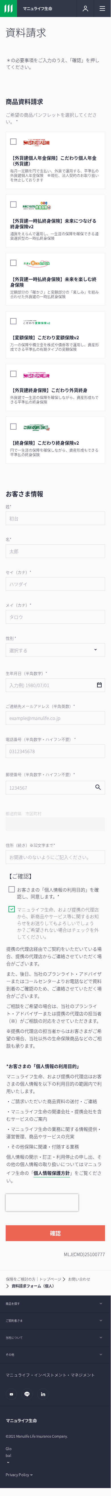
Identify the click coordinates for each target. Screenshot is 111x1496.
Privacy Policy (17, 1474)
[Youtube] (13, 1396)
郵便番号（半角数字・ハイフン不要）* (40, 774)
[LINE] (28, 1396)
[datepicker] (99, 685)
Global (9, 1452)
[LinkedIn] (44, 1396)
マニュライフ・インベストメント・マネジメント (50, 1375)
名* (8, 539)
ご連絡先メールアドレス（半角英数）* (40, 706)
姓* (8, 506)
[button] (55, 101)
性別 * (11, 638)
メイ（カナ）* (18, 605)
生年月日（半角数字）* (26, 673)
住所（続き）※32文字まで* (30, 845)
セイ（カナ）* (18, 572)
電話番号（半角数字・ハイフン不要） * (41, 739)
